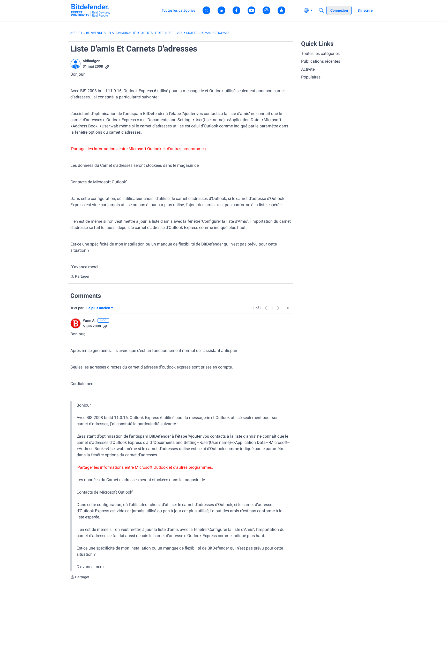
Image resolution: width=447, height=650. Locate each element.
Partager (79, 276)
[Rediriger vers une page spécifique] (286, 308)
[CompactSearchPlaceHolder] (321, 10)
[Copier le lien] (107, 66)
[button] (75, 64)
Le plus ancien (98, 308)
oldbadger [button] (91, 61)
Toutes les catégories (320, 53)
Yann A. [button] (89, 321)
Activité (308, 69)
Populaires (311, 77)
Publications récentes (320, 61)
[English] (90, 10)
